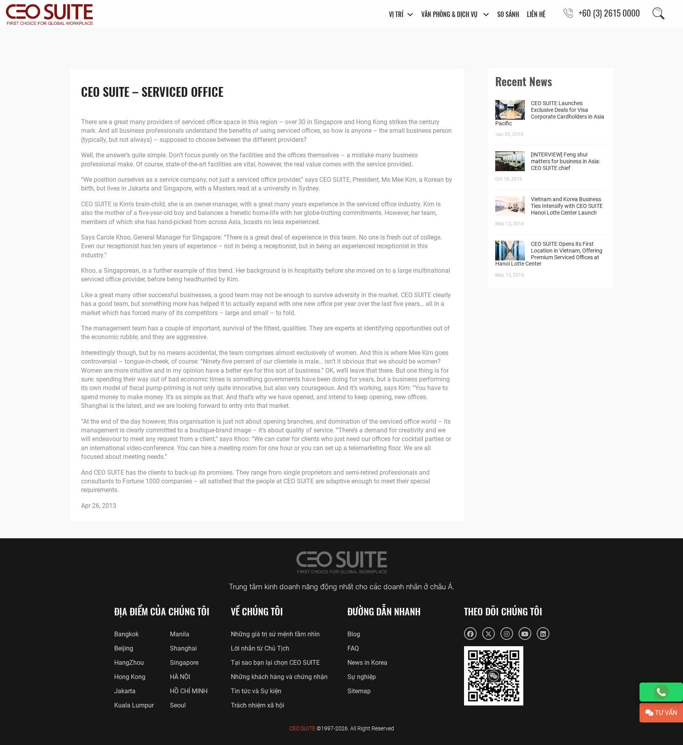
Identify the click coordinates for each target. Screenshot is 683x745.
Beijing (123, 648)
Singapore (184, 662)
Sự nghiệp (361, 677)
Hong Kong (129, 677)
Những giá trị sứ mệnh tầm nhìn (275, 634)
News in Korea (367, 662)
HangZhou (129, 662)
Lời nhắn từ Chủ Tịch (260, 648)
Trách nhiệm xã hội (257, 705)
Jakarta (125, 691)
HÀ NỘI (180, 677)
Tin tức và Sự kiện (256, 691)
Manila (179, 634)
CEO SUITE (302, 728)
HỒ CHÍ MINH (189, 691)
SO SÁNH (508, 14)
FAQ (353, 648)
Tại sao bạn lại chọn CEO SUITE (275, 662)
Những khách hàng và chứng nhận (279, 677)
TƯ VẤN (665, 713)
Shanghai (183, 648)
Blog (353, 634)
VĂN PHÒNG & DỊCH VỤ (450, 14)
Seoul (178, 705)
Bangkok (126, 634)
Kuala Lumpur (134, 705)
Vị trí (396, 14)
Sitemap (359, 691)
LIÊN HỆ (536, 14)
